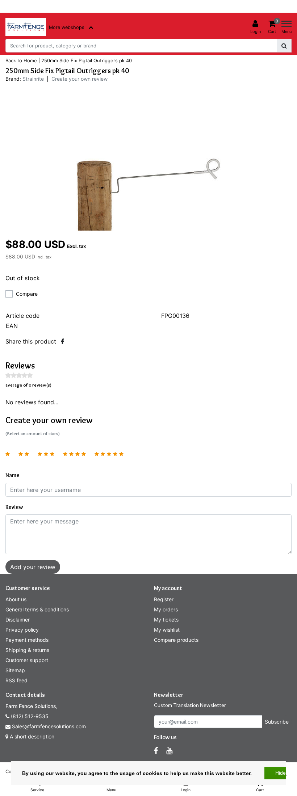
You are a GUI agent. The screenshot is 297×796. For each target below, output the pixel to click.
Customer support (26, 660)
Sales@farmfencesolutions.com (49, 726)
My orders (166, 609)
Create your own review (79, 79)
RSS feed (16, 680)
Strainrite (33, 79)
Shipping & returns (27, 650)
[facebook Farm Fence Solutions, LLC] (156, 750)
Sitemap (15, 670)
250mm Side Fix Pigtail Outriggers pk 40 (86, 60)
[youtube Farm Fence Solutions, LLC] (169, 750)
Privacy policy (22, 630)
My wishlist (167, 630)
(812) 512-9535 (29, 716)
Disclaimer (17, 619)
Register (163, 599)
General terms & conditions (37, 609)
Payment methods (27, 640)
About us (15, 599)
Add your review (32, 566)
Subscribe (277, 722)
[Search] (284, 45)
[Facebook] (62, 341)
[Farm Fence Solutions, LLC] (25, 27)
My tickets (166, 619)
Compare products (176, 640)
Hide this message (284, 773)
